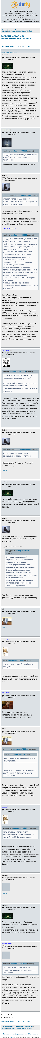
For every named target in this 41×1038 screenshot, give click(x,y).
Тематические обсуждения (24, 1027)
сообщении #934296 (16, 660)
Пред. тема (5, 52)
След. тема (13, 52)
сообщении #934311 (20, 749)
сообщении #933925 (23, 449)
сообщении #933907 (18, 372)
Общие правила (33, 1034)
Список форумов (7, 1027)
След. (28, 46)
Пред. (12, 46)
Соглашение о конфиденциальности (15, 1034)
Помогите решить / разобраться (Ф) (20, 1028)
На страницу (5, 46)
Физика (4, 1028)
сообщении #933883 (19, 151)
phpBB (12, 1037)
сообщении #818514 (23, 551)
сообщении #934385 (21, 828)
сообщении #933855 (23, 195)
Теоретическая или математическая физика (16, 37)
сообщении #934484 (19, 964)
